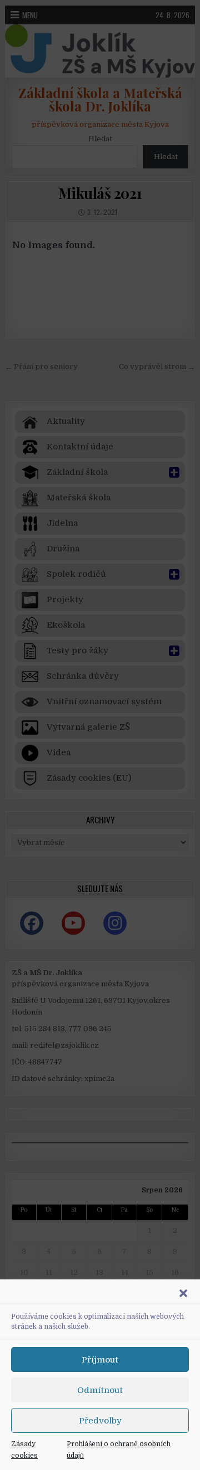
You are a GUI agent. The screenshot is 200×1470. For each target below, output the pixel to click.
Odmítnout (100, 1390)
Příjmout (100, 1360)
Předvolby (100, 1421)
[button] (183, 1293)
